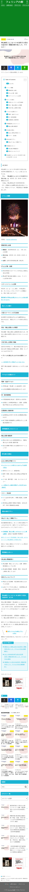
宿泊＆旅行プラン (10, 139)
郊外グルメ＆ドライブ (14, 151)
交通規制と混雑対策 (14, 119)
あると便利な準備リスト (15, 132)
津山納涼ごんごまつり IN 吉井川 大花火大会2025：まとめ (15, 156)
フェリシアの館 (14, 2)
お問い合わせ (9, 5)
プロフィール (17, 5)
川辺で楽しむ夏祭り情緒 (15, 107)
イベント (3, 39)
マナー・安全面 (12, 135)
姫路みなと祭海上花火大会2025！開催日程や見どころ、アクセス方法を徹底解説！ (15, 649)
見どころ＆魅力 (10, 99)
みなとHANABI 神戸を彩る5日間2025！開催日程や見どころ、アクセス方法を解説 (15, 657)
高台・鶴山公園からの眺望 (15, 105)
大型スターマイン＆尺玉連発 (16, 102)
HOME (3, 876)
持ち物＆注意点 (10, 130)
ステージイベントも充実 (15, 96)
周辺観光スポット (10, 145)
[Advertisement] (14, 22)
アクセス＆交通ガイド (12, 111)
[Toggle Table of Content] (24, 79)
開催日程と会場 (12, 90)
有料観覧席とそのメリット (13, 123)
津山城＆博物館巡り (14, 148)
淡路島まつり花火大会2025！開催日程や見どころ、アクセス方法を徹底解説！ (15, 664)
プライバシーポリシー (15, 887)
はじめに (11, 83)
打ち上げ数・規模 (13, 93)
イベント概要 (9, 87)
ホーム (3, 5)
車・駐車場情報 (12, 117)
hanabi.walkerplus (11, 239)
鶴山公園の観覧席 (13, 126)
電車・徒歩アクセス (14, 114)
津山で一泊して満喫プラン (15, 142)
